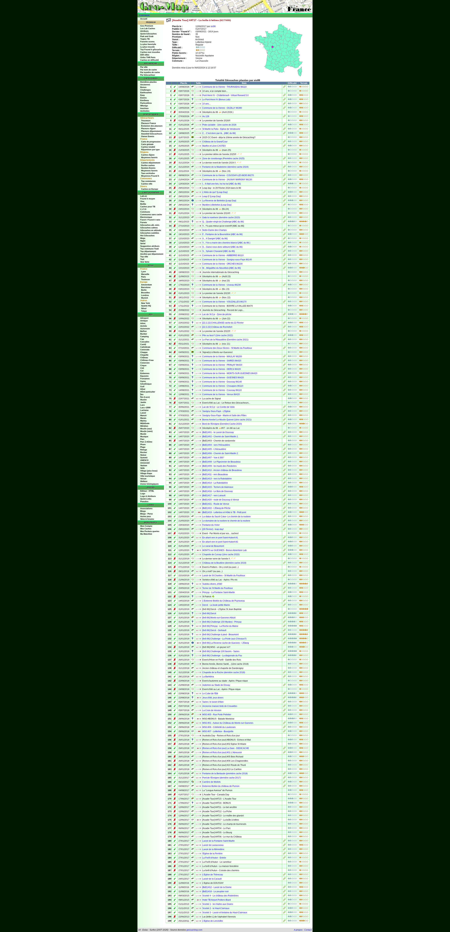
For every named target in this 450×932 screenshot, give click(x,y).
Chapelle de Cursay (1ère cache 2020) (221, 554)
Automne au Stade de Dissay (216, 685)
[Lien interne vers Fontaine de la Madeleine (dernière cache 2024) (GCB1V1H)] (284, 167)
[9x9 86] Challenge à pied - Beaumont (220, 634)
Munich (144, 298)
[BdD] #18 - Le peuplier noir (215, 891)
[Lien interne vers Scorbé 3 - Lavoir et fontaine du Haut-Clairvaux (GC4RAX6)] (284, 913)
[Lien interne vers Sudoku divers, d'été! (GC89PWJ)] (284, 584)
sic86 (213, 26)
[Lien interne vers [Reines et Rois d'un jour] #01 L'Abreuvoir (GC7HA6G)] (284, 753)
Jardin (143, 402)
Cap (142, 339)
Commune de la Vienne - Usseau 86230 (221, 285)
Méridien (144, 426)
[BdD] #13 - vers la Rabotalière (217, 478)
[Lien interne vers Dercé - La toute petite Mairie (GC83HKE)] (284, 605)
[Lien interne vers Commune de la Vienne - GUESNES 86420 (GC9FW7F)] (284, 378)
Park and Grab (146, 36)
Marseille (145, 274)
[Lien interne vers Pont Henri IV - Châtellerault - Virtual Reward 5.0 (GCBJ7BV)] (284, 95)
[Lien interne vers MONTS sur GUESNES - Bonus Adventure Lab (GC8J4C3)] (284, 550)
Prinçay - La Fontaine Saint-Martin (218, 592)
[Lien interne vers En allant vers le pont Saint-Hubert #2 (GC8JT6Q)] (284, 542)
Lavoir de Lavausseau (213, 845)
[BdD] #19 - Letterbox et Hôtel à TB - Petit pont (224, 512)
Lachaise (144, 410)
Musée (143, 434)
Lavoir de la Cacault (211, 879)
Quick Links (145, 499)
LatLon (143, 196)
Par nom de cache (148, 70)
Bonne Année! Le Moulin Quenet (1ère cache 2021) (227, 419)
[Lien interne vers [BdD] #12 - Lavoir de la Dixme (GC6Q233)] (284, 887)
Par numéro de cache (150, 72)
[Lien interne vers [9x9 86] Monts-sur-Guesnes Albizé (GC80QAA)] (284, 618)
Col (141, 371)
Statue (143, 455)
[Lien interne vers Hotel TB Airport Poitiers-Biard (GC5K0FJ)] (284, 900)
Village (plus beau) (149, 471)
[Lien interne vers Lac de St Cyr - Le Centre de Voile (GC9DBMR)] (284, 407)
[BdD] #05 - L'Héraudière (214, 449)
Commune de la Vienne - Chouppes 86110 (222, 386)
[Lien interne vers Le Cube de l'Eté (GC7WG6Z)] (284, 694)
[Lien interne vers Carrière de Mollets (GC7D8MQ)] (284, 782)
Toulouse (145, 279)
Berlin (144, 290)
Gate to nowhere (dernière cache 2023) (221, 217)
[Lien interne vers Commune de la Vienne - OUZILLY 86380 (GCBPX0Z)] (284, 108)
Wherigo (144, 106)
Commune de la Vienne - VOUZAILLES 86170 (224, 301)
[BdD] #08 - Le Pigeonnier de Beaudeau (221, 462)
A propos (298, 930)
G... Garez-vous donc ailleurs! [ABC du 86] (222, 247)
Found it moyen (147, 199)
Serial (142, 243)
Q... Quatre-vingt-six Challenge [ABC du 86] (223, 221)
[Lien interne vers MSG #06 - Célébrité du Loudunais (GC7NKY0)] (284, 727)
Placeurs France (148, 123)
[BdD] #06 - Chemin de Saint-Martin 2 (220, 453)
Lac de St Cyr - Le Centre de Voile (218, 407)
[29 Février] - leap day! (213, 529)
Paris (143, 277)
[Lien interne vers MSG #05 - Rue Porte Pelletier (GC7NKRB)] (284, 715)
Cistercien (145, 363)
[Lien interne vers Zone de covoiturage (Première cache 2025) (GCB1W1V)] (284, 159)
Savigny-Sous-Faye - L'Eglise (216, 411)
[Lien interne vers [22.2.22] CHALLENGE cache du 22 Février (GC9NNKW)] (284, 323)
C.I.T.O (143, 209)
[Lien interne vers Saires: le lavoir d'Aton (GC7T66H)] (284, 702)
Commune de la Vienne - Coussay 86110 (222, 390)
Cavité (143, 344)
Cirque (143, 365)
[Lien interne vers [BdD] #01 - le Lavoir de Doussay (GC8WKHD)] (284, 432)
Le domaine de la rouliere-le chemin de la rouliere (226, 521)
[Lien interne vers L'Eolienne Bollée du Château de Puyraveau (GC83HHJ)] (284, 601)
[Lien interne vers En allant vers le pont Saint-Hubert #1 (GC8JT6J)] (284, 538)
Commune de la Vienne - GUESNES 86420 (223, 377)
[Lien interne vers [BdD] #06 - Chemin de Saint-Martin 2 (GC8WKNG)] (284, 453)
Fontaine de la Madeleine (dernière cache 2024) (225, 167)
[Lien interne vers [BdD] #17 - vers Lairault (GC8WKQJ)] (284, 496)
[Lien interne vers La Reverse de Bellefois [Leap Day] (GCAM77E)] (284, 201)
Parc (142, 439)
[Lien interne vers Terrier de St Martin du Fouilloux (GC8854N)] (284, 588)
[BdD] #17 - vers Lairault (213, 495)
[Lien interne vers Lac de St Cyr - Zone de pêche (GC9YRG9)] (284, 314)
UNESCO (144, 460)
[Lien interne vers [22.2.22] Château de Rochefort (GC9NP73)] (284, 327)
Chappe (143, 352)
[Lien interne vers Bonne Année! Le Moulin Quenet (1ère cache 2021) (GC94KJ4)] (284, 420)
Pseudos (144, 501)
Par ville (143, 67)
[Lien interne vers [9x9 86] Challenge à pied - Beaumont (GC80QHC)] (284, 635)
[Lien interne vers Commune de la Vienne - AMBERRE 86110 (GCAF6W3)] (284, 256)
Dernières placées (148, 82)
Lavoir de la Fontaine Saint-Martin (218, 841)
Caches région (148, 155)
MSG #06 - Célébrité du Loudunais (219, 727)
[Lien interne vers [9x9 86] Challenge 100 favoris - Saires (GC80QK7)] (284, 651)
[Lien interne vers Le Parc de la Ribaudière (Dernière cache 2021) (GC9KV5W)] (284, 340)
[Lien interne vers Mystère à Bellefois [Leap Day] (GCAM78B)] (284, 205)
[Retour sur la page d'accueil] (225, 6)
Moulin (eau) (146, 429)
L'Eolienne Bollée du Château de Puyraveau (223, 601)
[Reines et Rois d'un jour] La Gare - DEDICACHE (225, 748)
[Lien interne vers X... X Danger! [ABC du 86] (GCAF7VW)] (284, 239)
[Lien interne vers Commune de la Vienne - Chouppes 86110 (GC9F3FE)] (284, 386)
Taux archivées (148, 173)
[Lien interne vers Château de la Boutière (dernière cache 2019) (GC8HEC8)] (284, 563)
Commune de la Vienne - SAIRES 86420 (221, 360)
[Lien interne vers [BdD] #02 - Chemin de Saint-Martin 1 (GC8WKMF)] (284, 437)
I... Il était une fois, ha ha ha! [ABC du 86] (221, 184)
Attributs (144, 31)
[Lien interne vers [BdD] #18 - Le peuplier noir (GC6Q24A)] (284, 892)
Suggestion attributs (149, 246)
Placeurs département (151, 131)
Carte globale (147, 144)
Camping (144, 336)
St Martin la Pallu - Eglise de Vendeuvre (221, 129)
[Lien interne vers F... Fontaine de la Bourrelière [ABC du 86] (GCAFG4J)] (284, 234)
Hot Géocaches (147, 235)
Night (142, 241)
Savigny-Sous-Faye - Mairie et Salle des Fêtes (224, 415)
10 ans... (206, 104)
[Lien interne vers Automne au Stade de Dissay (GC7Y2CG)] (284, 685)
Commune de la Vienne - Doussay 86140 (222, 382)
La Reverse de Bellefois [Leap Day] (219, 200)
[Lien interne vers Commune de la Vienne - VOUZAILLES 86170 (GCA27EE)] (284, 302)
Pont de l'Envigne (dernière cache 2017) (221, 777)
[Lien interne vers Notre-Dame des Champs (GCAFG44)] (284, 230)
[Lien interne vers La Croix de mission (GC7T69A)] (284, 710)
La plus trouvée (147, 47)
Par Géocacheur (147, 75)
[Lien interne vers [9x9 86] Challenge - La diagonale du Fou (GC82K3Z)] (284, 656)
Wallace (143, 481)
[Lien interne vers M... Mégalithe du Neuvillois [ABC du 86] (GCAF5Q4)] (284, 268)
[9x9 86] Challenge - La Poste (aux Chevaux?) (224, 638)
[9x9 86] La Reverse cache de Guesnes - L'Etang (225, 643)
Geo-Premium (146, 26)
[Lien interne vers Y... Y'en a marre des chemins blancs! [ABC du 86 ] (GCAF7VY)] (284, 243)
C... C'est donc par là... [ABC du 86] (219, 133)
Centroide (144, 350)
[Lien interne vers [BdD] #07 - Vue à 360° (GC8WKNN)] (284, 458)
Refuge (143, 450)
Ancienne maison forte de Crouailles (219, 706)
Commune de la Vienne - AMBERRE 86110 (223, 255)
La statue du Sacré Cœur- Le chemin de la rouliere (226, 516)
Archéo (143, 326)
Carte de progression (151, 142)
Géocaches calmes (149, 228)
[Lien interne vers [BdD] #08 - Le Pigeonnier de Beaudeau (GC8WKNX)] (284, 462)
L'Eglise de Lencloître (212, 921)
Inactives (144, 108)
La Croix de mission (211, 710)
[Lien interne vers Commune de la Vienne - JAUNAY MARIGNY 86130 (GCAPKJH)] (284, 180)
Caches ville (146, 184)
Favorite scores (147, 42)
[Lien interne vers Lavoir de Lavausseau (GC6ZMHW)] (284, 845)
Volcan (143, 479)
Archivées (144, 111)
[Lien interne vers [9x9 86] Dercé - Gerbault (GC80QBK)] (284, 630)
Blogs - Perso (146, 514)
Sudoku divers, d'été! (212, 584)
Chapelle (144, 355)
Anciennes (145, 85)
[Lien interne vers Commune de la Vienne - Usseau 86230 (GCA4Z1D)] (284, 285)
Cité (142, 368)
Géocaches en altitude (150, 230)
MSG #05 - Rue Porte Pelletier (216, 714)
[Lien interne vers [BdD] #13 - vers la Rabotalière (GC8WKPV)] (284, 479)
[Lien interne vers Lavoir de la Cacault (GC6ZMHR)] (284, 879)
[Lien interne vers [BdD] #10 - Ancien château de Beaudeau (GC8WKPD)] (284, 470)
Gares (143, 381)
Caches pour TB (147, 207)
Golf (142, 386)
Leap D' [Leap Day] (211, 196)
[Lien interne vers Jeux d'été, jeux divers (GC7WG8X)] (284, 698)
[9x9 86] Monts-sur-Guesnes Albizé (219, 617)
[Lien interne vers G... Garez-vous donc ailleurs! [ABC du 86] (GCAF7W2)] (284, 247)
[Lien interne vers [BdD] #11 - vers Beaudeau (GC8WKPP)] (284, 475)
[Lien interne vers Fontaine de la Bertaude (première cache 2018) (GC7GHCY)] (284, 774)
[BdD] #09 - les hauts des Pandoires (219, 466)
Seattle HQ (146, 306)
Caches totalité (148, 147)
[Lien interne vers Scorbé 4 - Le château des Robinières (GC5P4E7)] (284, 896)
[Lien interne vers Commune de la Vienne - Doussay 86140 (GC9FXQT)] (284, 382)
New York (145, 303)
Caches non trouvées (150, 52)
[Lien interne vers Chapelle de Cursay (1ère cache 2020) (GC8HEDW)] (284, 555)
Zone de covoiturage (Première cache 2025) (223, 158)
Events (143, 98)
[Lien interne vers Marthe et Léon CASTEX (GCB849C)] (284, 146)
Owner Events (147, 136)
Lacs (142, 405)
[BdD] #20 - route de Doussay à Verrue (220, 499)
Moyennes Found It (150, 176)
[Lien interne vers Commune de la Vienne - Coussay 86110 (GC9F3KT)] (284, 390)
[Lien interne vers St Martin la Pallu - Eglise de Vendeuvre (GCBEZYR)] (284, 129)
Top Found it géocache (151, 49)
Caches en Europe (149, 189)
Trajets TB (145, 39)
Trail (142, 259)
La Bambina (208, 676)
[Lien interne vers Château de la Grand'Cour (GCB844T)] (284, 142)
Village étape (146, 473)
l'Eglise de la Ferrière (212, 853)
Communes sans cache (151, 214)
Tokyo (144, 311)
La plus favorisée (148, 44)
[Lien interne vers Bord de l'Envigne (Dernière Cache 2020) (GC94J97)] (284, 424)
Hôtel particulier (147, 392)
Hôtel (142, 389)
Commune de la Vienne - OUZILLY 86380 (222, 108)
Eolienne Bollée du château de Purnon (220, 786)
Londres (145, 295)
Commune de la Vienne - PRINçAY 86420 (222, 365)
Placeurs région (148, 128)
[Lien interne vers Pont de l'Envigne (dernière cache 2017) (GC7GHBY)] (284, 778)
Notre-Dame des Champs (214, 230)
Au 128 (205, 116)
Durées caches (148, 165)
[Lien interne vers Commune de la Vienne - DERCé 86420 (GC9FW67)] (284, 369)
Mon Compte (146, 526)
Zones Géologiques (149, 484)
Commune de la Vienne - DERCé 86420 (221, 369)
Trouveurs (145, 121)
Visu (142, 201)
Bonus (143, 87)
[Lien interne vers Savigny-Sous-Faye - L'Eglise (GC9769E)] (284, 411)
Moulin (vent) (146, 431)
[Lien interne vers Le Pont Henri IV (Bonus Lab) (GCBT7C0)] (284, 100)
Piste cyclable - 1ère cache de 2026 (219, 125)
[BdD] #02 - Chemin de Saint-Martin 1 (220, 436)
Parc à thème (146, 442)
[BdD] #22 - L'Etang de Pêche (216, 508)
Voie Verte (144, 262)
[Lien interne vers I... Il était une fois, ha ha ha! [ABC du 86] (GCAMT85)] (284, 184)
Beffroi (143, 331)
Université (145, 463)
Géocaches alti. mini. (150, 225)
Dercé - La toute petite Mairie (216, 605)
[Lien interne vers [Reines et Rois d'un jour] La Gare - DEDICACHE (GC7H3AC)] (284, 748)
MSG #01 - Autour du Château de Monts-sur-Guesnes (227, 723)
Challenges (145, 90)
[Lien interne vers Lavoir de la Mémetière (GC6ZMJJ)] (284, 849)
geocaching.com (194, 930)
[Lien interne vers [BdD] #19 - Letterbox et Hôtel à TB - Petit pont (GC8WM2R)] (284, 512)
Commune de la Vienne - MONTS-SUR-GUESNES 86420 (229, 373)
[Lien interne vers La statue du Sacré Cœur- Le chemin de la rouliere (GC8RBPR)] (284, 517)
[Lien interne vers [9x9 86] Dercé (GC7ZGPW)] (284, 614)
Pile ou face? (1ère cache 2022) (217, 335)
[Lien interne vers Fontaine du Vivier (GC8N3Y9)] (284, 525)
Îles (141, 394)
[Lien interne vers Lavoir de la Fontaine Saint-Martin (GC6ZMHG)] (284, 841)
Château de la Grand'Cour (214, 141)
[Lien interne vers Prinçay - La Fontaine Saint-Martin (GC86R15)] (284, 592)
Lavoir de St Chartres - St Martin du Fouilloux (223, 575)
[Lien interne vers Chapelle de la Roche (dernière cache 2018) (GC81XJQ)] (284, 673)
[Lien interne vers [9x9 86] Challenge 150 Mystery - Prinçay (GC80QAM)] (284, 622)
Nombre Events (148, 168)
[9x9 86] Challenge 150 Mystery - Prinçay (222, 622)
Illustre (143, 400)
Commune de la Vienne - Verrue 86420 (221, 394)
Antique (144, 321)
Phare (143, 444)
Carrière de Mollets (211, 782)
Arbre (142, 323)
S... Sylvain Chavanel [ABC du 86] (218, 251)
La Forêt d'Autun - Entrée (214, 858)
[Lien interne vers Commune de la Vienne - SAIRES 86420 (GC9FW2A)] (284, 361)
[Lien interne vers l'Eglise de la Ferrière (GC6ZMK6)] (284, 854)
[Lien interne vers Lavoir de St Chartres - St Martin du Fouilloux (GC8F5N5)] (284, 576)
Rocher (143, 452)
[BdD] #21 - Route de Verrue (215, 504)
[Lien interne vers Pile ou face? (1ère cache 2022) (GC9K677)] (284, 336)
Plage (142, 447)
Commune (145, 212)
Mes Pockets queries (149, 531)
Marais (143, 418)
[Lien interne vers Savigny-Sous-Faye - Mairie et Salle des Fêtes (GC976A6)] (284, 416)
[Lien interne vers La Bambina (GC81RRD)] (284, 677)
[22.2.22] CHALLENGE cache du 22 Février (223, 323)
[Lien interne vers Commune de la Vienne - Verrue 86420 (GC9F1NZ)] (284, 395)
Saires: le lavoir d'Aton (213, 702)
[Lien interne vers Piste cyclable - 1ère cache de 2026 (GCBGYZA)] (284, 125)
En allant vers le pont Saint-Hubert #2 (220, 542)
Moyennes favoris (149, 157)
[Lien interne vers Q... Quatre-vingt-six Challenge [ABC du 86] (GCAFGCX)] (284, 222)
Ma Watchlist (146, 534)
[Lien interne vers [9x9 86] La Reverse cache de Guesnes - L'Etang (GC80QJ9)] (284, 643)
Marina (143, 421)
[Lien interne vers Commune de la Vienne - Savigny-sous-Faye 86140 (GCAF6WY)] (284, 260)
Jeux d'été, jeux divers (212, 697)
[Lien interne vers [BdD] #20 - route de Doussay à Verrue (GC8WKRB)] (284, 500)
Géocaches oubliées (149, 233)
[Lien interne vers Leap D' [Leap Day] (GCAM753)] (284, 197)
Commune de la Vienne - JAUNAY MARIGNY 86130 (227, 179)
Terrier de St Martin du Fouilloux (217, 588)
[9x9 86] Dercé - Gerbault (214, 630)
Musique (144, 436)
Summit (143, 458)
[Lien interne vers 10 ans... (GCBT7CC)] (284, 104)
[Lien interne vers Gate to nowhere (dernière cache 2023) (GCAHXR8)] (284, 218)
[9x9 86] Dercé (209, 613)
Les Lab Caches (147, 28)
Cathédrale (145, 347)
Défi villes (144, 55)
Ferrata (143, 222)
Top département (148, 251)
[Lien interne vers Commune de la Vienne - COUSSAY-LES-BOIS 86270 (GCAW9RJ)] (284, 175)
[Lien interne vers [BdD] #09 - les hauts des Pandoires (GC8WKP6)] (284, 466)
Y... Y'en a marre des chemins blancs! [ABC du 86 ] (226, 243)
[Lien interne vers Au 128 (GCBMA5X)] (284, 116)
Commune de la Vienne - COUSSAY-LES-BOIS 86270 (228, 175)
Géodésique (146, 384)
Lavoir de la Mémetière (213, 849)
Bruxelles (145, 293)
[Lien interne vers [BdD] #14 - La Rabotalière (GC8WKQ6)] (284, 483)
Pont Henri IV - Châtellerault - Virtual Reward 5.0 (225, 95)
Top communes (148, 181)
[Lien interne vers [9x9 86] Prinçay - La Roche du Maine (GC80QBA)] (284, 626)
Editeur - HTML (147, 491)
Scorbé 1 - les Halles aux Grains (217, 904)
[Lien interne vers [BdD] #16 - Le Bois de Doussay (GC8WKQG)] (284, 491)
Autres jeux (145, 516)
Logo (142, 494)
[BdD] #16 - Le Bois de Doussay (217, 491)
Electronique (146, 217)
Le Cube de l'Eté (210, 693)
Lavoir (143, 413)
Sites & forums (147, 519)
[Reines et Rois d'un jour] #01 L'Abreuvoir (222, 752)
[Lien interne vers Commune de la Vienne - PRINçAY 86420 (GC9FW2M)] (284, 365)
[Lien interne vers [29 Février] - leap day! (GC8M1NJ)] (284, 529)
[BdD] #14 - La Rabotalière (215, 483)
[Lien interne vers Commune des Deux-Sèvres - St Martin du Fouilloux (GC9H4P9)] (284, 348)
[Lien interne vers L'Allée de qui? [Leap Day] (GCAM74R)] (284, 192)
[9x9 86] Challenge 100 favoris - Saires (220, 651)
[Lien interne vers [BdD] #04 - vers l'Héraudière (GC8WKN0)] (284, 445)
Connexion (144, 15)
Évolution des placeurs (151, 126)
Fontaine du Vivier (211, 525)
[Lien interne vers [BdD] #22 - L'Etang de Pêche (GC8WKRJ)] (284, 508)
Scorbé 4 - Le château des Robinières (220, 895)
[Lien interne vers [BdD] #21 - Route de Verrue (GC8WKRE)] (284, 504)
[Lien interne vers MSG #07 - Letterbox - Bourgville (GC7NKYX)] (284, 732)
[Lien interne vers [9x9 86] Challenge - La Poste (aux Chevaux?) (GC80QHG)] (284, 639)
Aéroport (144, 318)
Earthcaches (146, 92)
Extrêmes (144, 100)
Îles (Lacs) (145, 397)
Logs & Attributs (148, 496)
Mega (142, 238)
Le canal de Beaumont (213, 546)
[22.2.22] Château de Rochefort (217, 327)
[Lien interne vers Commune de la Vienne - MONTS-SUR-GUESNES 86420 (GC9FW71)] (284, 373)
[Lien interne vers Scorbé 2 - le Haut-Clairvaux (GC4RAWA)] (284, 908)
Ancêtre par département (151, 254)
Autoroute (145, 329)
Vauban (143, 465)
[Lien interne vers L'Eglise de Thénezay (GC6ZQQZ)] (284, 875)
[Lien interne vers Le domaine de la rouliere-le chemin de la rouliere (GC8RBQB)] (284, 521)
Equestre (144, 376)
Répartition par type (150, 149)
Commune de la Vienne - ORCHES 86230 (222, 264)
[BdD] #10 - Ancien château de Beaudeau (222, 470)
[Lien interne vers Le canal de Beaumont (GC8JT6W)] (284, 546)
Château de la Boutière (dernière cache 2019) (224, 563)
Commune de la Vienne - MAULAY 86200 (222, 356)
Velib (142, 468)
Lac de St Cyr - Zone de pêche (216, 314)
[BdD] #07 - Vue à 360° (213, 457)
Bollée (143, 204)
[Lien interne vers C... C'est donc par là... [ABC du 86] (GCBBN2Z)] (284, 133)
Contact (308, 930)
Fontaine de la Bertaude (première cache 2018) (225, 773)
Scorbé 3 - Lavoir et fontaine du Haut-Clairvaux (224, 912)
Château (144, 357)
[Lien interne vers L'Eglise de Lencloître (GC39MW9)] (284, 921)
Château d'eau (147, 360)
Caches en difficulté (149, 60)
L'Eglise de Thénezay (212, 874)
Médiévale (144, 423)
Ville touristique (147, 476)
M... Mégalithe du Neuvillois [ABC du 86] (221, 268)
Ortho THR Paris (147, 57)
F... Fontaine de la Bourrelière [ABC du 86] (222, 234)
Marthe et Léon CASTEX (214, 146)
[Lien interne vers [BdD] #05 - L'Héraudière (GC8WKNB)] (284, 449)
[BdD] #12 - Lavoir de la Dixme (217, 887)
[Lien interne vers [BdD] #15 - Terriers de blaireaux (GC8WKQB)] (284, 487)
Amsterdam (146, 285)
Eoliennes (144, 373)
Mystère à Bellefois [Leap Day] (216, 205)
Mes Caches (145, 529)
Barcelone (145, 287)
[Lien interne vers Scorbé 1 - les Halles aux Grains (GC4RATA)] (284, 904)
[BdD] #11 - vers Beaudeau (215, 474)
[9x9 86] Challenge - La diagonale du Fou (222, 655)
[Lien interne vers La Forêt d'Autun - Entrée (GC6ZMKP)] (284, 858)
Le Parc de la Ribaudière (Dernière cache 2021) (225, 339)
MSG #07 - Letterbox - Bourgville (217, 731)
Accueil (143, 19)
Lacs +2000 (145, 407)
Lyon (143, 271)
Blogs (143, 511)
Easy (142, 95)
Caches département (150, 163)
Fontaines (145, 379)
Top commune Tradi (149, 249)
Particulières (146, 103)
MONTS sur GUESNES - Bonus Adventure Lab (224, 550)
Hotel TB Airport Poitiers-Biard (216, 900)
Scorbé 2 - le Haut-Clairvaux (215, 908)
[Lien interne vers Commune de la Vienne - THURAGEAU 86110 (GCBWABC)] (284, 87)
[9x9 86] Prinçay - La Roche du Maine (220, 626)
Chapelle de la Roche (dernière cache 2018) (223, 672)
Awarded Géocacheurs (151, 134)
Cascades (144, 342)
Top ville (144, 257)
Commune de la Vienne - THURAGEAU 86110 (224, 87)
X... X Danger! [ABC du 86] (214, 238)
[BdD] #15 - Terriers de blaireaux (217, 487)
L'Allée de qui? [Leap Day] (214, 192)
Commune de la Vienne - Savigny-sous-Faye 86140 (227, 259)
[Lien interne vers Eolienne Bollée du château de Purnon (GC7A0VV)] (284, 786)
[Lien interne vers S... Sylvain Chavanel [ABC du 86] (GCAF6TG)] (284, 251)
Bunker (143, 334)
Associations (146, 508)
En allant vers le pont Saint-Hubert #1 (220, 537)
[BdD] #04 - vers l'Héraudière (216, 445)
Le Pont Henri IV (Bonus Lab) (216, 99)
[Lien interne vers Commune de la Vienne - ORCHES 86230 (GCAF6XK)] (284, 264)
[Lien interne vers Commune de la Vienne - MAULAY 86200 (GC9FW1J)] (284, 357)
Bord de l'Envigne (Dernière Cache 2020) (222, 424)
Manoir (143, 415)
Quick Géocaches (148, 34)
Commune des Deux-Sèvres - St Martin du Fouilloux (227, 348)
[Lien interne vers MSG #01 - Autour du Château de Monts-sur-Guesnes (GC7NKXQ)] (284, 723)
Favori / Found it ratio (150, 220)
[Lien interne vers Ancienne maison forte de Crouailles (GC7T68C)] (284, 706)
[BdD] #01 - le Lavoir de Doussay (218, 432)
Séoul (143, 308)
